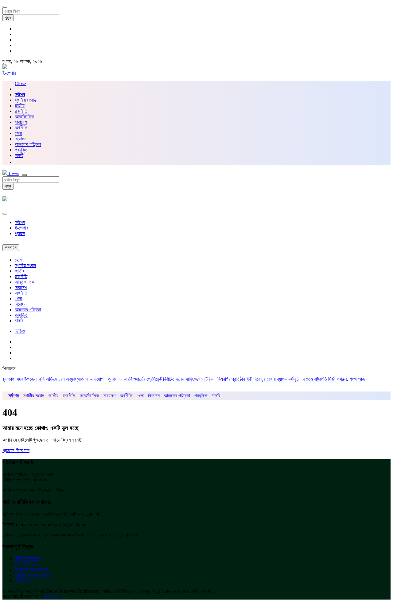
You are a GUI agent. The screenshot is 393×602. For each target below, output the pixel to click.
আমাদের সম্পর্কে (27, 558)
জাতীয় (20, 105)
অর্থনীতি (21, 127)
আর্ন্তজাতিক (24, 116)
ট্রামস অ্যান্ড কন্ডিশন (31, 569)
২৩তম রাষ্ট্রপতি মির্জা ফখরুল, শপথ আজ (325, 379)
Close (20, 83)
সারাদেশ (21, 122)
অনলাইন (11, 247)
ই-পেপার (9, 73)
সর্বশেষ (20, 222)
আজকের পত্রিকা (28, 144)
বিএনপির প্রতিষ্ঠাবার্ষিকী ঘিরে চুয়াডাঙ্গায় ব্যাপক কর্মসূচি (249, 379)
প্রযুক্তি (21, 149)
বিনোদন (20, 138)
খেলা (18, 133)
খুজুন (8, 17)
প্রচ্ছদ (20, 233)
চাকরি (19, 320)
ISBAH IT (54, 596)
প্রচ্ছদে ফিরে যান (15, 450)
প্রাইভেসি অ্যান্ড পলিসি (33, 575)
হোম (18, 259)
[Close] (4, 213)
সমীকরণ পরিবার (26, 564)
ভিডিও (20, 331)
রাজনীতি (21, 111)
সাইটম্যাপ (22, 580)
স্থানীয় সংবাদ (25, 100)
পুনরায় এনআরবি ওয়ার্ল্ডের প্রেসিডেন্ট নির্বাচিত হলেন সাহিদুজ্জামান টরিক (151, 379)
